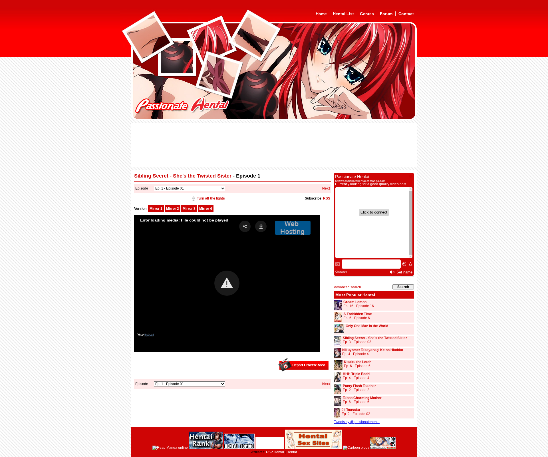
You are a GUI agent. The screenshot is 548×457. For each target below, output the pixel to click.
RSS (326, 198)
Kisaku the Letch (357, 362)
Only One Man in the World (367, 326)
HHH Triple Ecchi (356, 374)
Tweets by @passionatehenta (357, 422)
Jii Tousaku (351, 410)
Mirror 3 (189, 209)
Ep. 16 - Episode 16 (358, 306)
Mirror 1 (156, 209)
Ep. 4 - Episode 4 (355, 354)
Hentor (292, 452)
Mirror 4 (205, 209)
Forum (386, 13)
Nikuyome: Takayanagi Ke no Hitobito (372, 350)
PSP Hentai (275, 452)
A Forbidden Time (357, 314)
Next (326, 188)
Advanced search (347, 287)
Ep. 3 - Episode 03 (357, 342)
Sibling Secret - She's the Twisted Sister (182, 176)
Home (321, 13)
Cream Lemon (354, 302)
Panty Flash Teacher (359, 386)
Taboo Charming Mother (362, 398)
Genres (367, 13)
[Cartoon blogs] (356, 448)
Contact (406, 13)
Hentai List (343, 13)
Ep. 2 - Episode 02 (356, 414)
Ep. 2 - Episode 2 (356, 390)
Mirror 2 (172, 209)
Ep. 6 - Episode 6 (356, 318)
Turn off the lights (211, 198)
